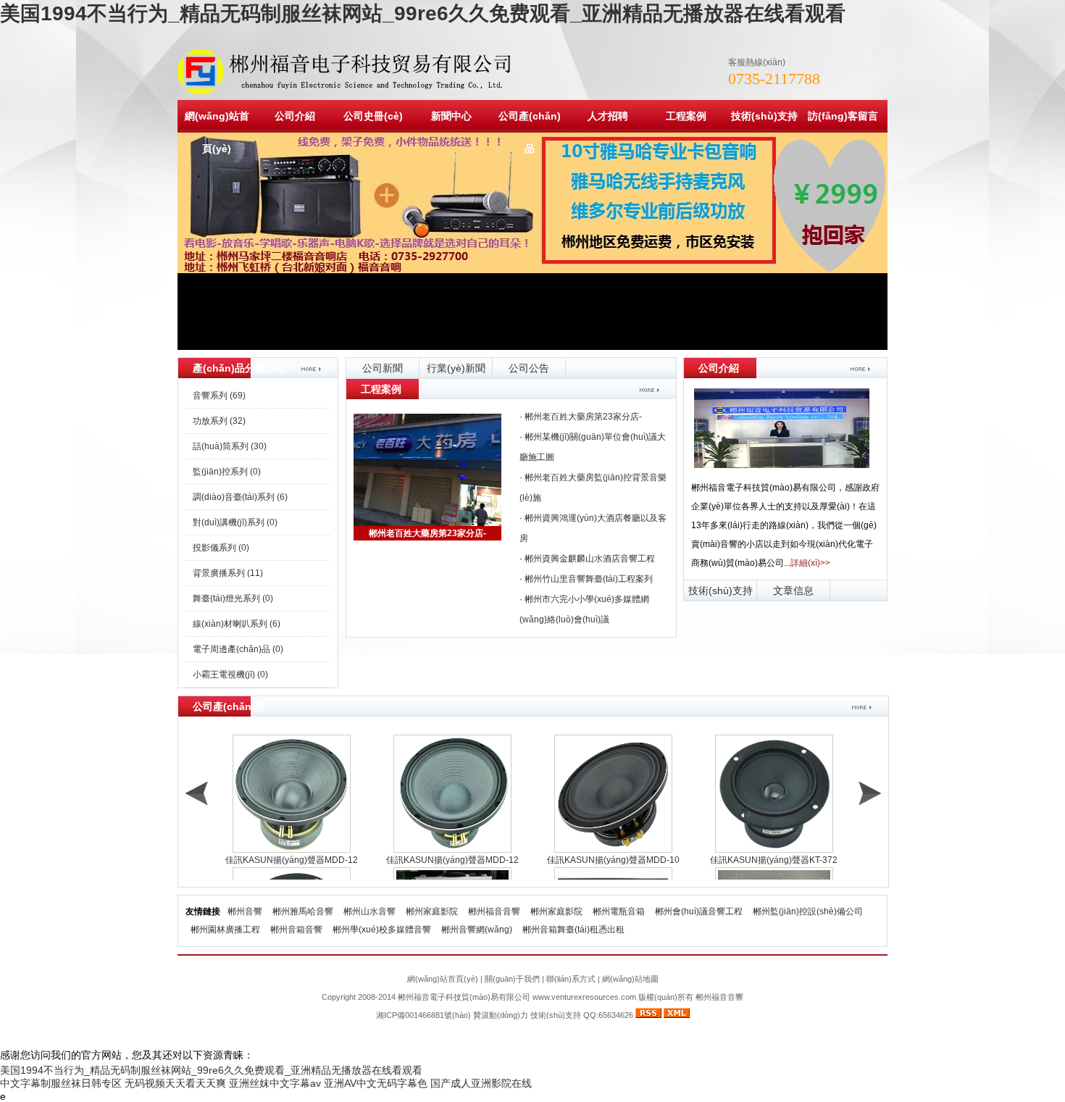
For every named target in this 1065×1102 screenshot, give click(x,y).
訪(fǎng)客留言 (843, 116)
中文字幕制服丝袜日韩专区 (61, 1083)
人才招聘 (608, 116)
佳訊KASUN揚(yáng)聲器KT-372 (774, 860)
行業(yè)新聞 (456, 368)
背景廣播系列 (228, 573)
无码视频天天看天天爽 (175, 1083)
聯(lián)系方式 (571, 978)
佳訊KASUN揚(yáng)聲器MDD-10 (613, 860)
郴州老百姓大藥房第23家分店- (427, 533)
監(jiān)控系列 (227, 472)
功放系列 (219, 421)
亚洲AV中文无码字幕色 (375, 1083)
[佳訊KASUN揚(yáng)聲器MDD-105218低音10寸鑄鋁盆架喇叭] (612, 794)
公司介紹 (295, 116)
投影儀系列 (221, 548)
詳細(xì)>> (810, 563)
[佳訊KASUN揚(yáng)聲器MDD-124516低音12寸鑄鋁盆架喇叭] (452, 794)
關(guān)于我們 (512, 978)
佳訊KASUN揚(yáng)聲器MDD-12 (291, 860)
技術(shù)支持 (764, 116)
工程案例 (686, 116)
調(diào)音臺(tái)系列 (240, 497)
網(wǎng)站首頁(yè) (217, 132)
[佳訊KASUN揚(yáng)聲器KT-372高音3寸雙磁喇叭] (773, 794)
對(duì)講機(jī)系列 (235, 522)
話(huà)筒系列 (230, 446)
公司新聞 (382, 368)
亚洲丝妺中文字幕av (275, 1083)
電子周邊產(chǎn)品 (238, 649)
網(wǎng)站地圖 (630, 978)
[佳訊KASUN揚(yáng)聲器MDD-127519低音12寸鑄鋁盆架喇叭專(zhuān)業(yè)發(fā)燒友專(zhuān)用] (291, 794)
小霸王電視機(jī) (230, 674)
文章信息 (793, 590)
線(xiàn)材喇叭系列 (236, 624)
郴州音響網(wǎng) (476, 929)
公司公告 (529, 368)
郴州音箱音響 (296, 929)
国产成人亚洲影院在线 (481, 1083)
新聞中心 (451, 116)
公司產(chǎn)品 (529, 132)
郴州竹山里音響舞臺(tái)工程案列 (589, 579)
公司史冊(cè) (373, 116)
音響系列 (219, 396)
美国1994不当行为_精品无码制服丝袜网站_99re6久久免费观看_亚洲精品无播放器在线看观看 (422, 13)
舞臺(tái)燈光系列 (233, 598)
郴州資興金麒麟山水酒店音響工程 (590, 559)
